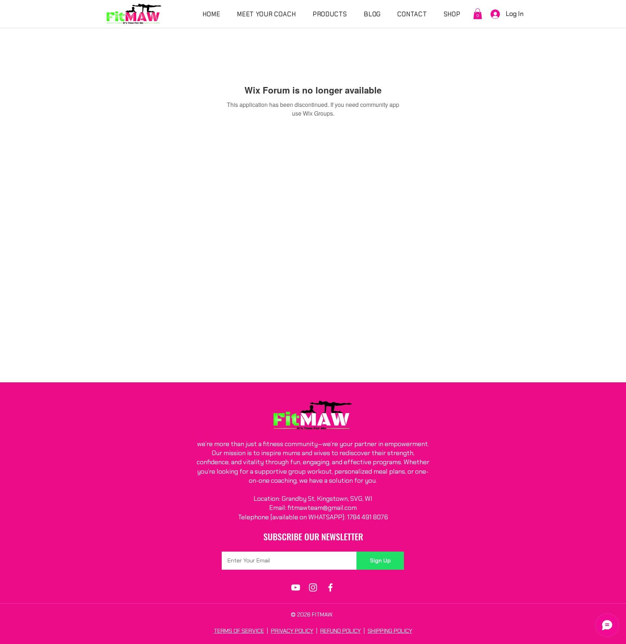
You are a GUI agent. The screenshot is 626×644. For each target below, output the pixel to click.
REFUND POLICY (340, 631)
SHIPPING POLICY (390, 631)
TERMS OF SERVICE (239, 631)
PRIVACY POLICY (292, 631)
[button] (477, 13)
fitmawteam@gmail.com (322, 507)
